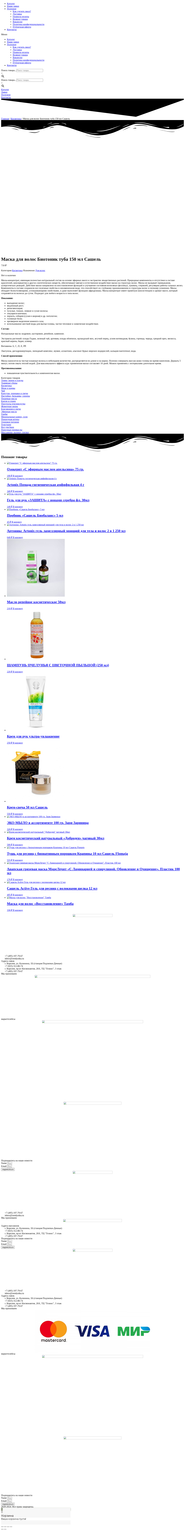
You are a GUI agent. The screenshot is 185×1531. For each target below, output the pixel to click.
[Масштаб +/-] (11, 1526)
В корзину (18, 476)
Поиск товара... (8, 70)
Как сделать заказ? (22, 11)
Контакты (12, 29)
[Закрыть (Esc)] (2, 1526)
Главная (5, 118)
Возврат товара (20, 19)
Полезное (11, 9)
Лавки (4, 92)
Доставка (17, 14)
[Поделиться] (5, 1526)
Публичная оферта (22, 27)
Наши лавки (13, 6)
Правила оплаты (21, 16)
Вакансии (17, 21)
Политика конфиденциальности (28, 24)
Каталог (11, 3)
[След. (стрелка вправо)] (5, 1529)
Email (4, 1166)
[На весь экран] (8, 1526)
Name (4, 1163)
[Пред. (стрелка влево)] (2, 1529)
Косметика (16, 118)
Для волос (40, 270)
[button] (92, 34)
